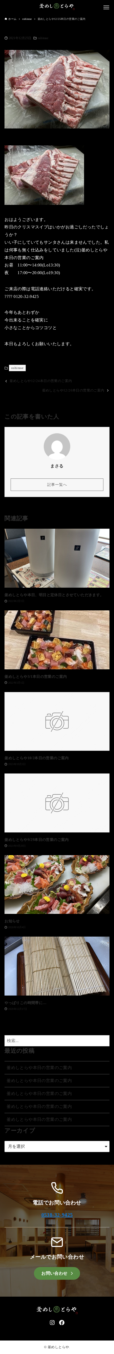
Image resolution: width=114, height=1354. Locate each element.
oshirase (43, 38)
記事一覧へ (57, 484)
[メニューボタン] (106, 7)
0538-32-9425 (57, 1215)
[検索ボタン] (104, 1040)
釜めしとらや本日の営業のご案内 (39, 1067)
